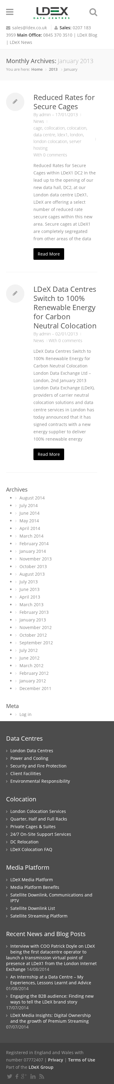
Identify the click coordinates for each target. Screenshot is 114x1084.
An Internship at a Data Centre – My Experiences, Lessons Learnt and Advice (50, 980)
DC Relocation (24, 842)
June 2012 (29, 658)
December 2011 (35, 688)
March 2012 (31, 665)
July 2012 (28, 650)
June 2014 (29, 513)
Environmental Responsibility (40, 781)
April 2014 (29, 528)
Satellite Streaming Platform (38, 916)
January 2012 (32, 681)
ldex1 (62, 135)
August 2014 (32, 498)
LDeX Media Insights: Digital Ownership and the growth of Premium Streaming (50, 1018)
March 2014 (31, 536)
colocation (76, 128)
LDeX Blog (87, 35)
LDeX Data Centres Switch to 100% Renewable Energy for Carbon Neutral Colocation (65, 307)
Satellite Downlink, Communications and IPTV (51, 897)
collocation (54, 128)
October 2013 (33, 566)
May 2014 (29, 521)
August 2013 (32, 574)
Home (37, 69)
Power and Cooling (29, 758)
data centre (44, 135)
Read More (49, 254)
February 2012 (34, 673)
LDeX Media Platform (31, 879)
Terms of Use (81, 1060)
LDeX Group (41, 1067)
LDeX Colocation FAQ (31, 849)
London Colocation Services (38, 811)
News (38, 121)
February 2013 (34, 612)
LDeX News (21, 42)
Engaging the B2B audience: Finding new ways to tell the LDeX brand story (52, 999)
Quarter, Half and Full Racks (38, 819)
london (76, 135)
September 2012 (36, 643)
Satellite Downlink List (32, 908)
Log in (25, 714)
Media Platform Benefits (34, 887)
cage (37, 128)
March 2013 (31, 604)
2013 (53, 69)
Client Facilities (25, 773)
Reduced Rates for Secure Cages (64, 101)
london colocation (50, 141)
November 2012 (35, 627)
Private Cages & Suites (33, 826)
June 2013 (29, 589)
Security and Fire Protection (38, 766)
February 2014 (34, 543)
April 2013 (29, 597)
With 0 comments (50, 155)
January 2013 (32, 620)
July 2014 (28, 505)
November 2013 (35, 559)
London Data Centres (31, 750)
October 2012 (33, 635)
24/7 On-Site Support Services (40, 834)
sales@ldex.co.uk (29, 27)
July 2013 (28, 582)
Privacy (55, 1060)
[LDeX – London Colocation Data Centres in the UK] (52, 17)
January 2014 (32, 551)
